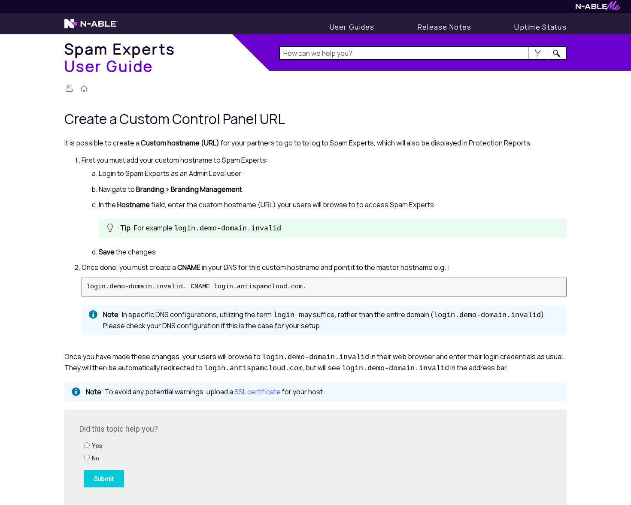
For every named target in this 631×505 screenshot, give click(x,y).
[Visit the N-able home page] (91, 27)
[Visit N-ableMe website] (598, 8)
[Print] (69, 88)
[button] (537, 53)
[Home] (84, 89)
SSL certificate (257, 391)
